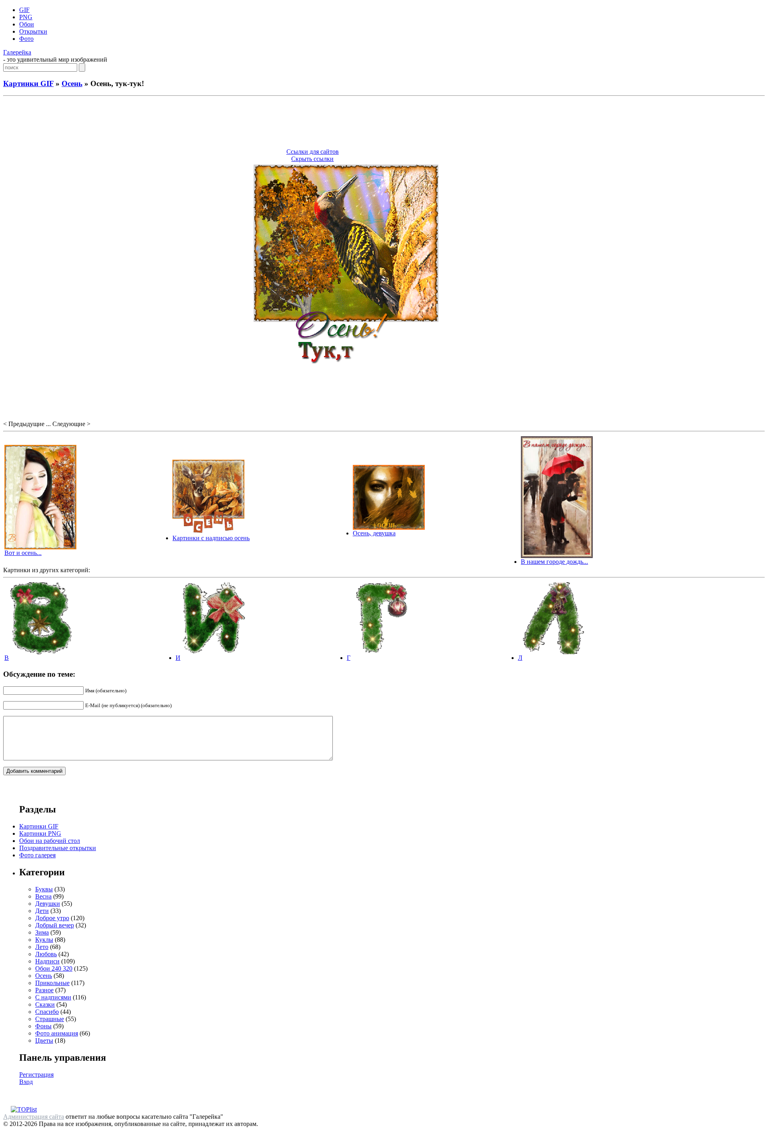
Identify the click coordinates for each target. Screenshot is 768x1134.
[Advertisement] (384, 123)
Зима (42, 932)
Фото (26, 38)
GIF (24, 9)
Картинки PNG (40, 833)
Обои (26, 24)
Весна (43, 896)
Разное (44, 990)
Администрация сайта (33, 1116)
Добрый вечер (54, 925)
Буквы (44, 889)
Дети (42, 910)
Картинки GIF (28, 83)
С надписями (53, 997)
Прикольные (52, 982)
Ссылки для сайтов (312, 151)
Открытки (33, 31)
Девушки (47, 903)
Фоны (43, 1026)
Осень (72, 83)
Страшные (49, 1018)
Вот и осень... (23, 552)
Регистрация (36, 1074)
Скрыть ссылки (312, 158)
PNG (25, 17)
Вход (26, 1081)
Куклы (44, 939)
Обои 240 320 (53, 968)
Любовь (46, 954)
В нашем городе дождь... (554, 561)
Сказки (45, 1004)
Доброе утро (52, 918)
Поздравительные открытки (57, 847)
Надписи (47, 961)
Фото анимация (56, 1033)
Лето (41, 946)
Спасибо (47, 1011)
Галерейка (17, 52)
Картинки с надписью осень (211, 538)
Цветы (44, 1040)
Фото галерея (37, 855)
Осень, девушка (374, 533)
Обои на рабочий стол (49, 840)
